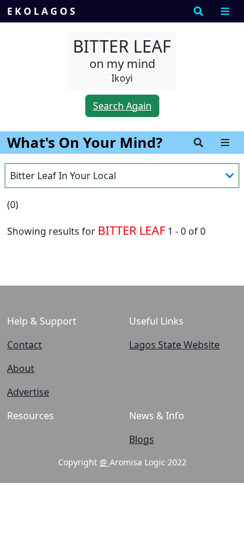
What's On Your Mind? (84, 142)
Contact (24, 344)
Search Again (122, 105)
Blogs (141, 439)
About (20, 368)
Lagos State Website (174, 344)
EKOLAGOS (42, 11)
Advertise (28, 392)
